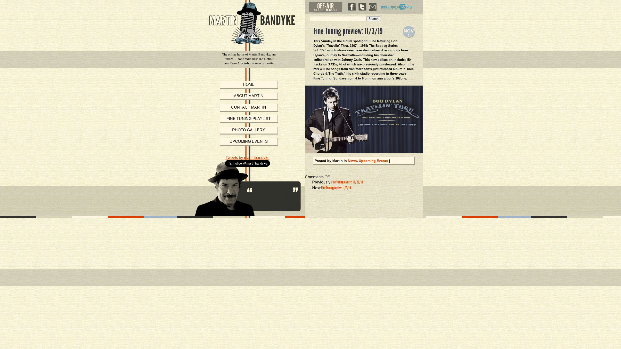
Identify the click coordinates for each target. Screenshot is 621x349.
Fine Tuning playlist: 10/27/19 (347, 182)
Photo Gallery (248, 130)
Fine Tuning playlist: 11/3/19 (336, 188)
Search (373, 19)
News (352, 161)
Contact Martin (248, 107)
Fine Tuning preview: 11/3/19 (348, 31)
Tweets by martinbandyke (248, 158)
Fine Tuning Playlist (249, 119)
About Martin (248, 96)
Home (248, 84)
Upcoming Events (373, 161)
